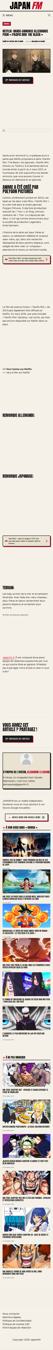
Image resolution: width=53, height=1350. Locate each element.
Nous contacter (11, 1313)
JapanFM (35, 1339)
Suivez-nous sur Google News (26, 817)
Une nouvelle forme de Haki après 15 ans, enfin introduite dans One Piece (22, 1272)
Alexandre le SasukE (38, 772)
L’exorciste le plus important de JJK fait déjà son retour (23, 1034)
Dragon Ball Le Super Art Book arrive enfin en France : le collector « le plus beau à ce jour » (25, 932)
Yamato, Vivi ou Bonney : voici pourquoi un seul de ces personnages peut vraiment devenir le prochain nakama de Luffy (26, 862)
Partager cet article (19, 80)
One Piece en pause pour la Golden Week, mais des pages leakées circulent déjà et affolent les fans (26, 897)
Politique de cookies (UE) (16, 1324)
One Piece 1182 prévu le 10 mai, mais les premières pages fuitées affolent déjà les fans (26, 966)
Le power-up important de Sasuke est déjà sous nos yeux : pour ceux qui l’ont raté (26, 1000)
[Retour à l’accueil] (26, 5)
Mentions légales (12, 1317)
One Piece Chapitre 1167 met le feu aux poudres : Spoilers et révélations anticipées (26, 1199)
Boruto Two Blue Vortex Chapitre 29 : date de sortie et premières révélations (25, 1236)
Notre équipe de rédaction (17, 1327)
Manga (6, 24)
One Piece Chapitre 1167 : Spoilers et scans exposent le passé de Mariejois (25, 1091)
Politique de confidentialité (17, 1320)
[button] (49, 15)
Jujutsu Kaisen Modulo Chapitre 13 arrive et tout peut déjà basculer (25, 1162)
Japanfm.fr (9, 657)
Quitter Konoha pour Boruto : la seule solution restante (26, 1127)
